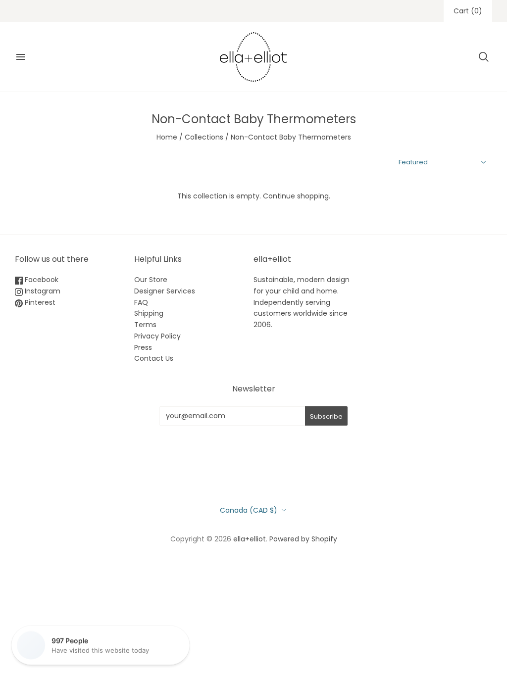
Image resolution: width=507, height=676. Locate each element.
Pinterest (39, 302)
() (468, 11)
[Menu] (21, 56)
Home (166, 137)
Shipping (148, 313)
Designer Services (164, 291)
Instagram (41, 291)
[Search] (483, 56)
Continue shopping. (296, 196)
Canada (248, 510)
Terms (145, 325)
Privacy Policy (157, 336)
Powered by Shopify (303, 539)
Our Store (150, 280)
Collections (204, 137)
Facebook (40, 280)
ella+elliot (249, 539)
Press (143, 347)
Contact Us (153, 358)
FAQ (141, 302)
